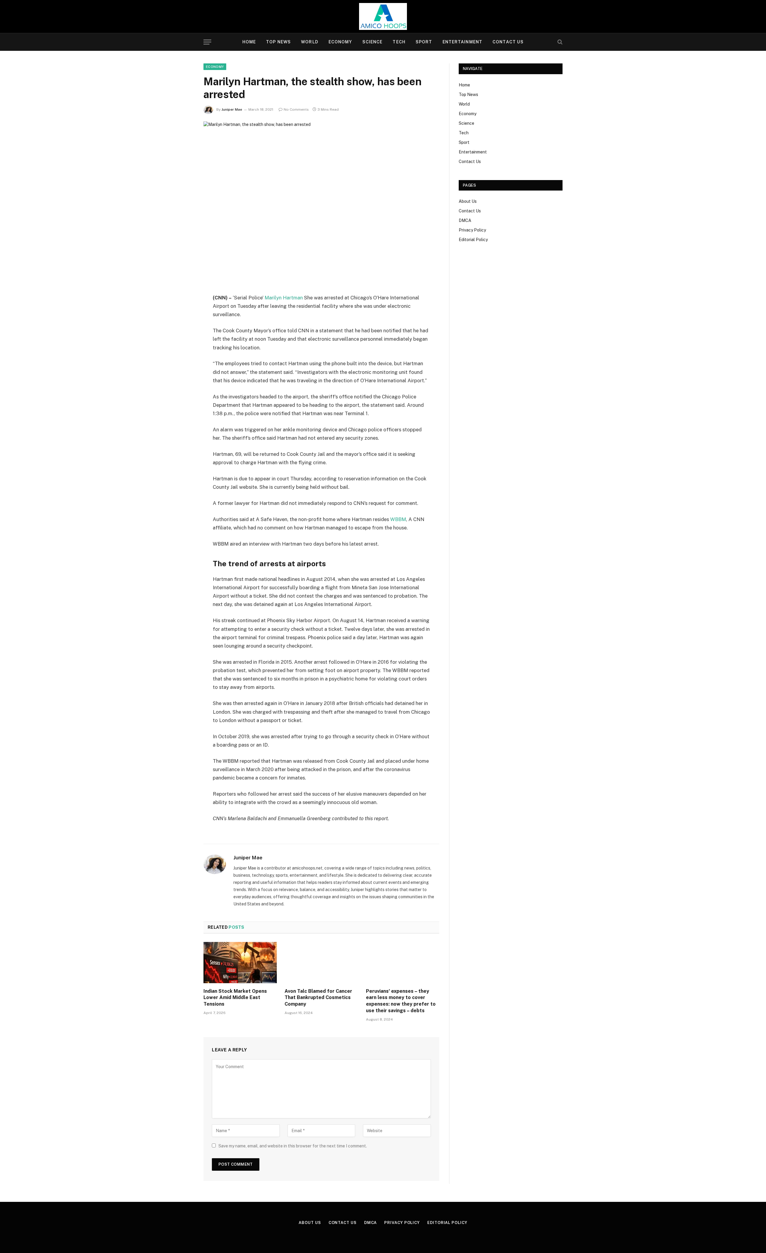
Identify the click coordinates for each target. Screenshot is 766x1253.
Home (249, 41)
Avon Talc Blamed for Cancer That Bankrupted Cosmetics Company (318, 997)
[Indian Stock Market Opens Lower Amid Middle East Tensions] (240, 962)
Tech (399, 41)
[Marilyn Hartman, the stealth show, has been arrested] (321, 198)
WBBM (398, 519)
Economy (340, 41)
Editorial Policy (473, 239)
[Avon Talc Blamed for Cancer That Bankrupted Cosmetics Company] (321, 962)
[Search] (559, 42)
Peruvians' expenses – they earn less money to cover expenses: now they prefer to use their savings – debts (401, 1000)
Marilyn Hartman (283, 298)
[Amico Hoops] (383, 16)
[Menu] (207, 42)
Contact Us (508, 41)
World (309, 41)
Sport (424, 41)
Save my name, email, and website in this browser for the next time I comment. (292, 1146)
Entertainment (463, 41)
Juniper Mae (231, 109)
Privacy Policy (472, 230)
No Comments (296, 109)
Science (372, 41)
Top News (278, 41)
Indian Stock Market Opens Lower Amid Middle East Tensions (235, 997)
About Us (468, 201)
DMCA (465, 220)
